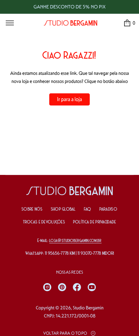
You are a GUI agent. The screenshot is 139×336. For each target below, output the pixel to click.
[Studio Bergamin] (70, 23)
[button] (129, 23)
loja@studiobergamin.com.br (75, 240)
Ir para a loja (69, 99)
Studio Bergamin (88, 308)
